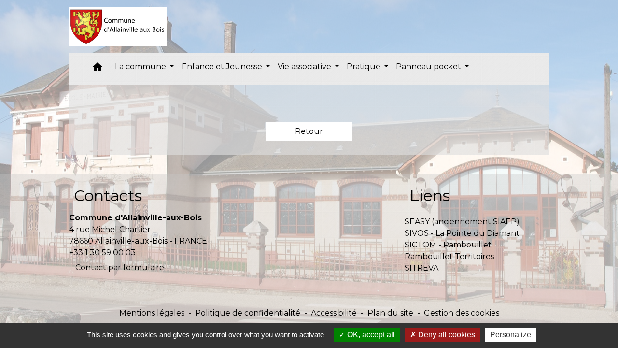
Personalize (510, 335)
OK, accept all (370, 335)
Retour (309, 131)
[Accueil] (118, 26)
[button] (97, 69)
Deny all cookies (445, 335)
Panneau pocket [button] (429, 66)
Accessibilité (334, 313)
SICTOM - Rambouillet (448, 244)
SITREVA (421, 268)
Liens (429, 195)
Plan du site (390, 313)
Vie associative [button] (305, 66)
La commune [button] (141, 66)
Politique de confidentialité (247, 313)
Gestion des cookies (461, 313)
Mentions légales (151, 313)
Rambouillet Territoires (449, 256)
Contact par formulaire (119, 267)
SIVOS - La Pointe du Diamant (462, 233)
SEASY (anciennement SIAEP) (462, 221)
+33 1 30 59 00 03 (102, 252)
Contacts (108, 195)
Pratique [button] (364, 66)
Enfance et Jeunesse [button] (223, 66)
